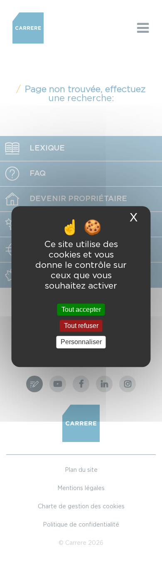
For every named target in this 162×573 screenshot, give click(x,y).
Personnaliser (81, 342)
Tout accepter (81, 309)
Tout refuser (81, 325)
